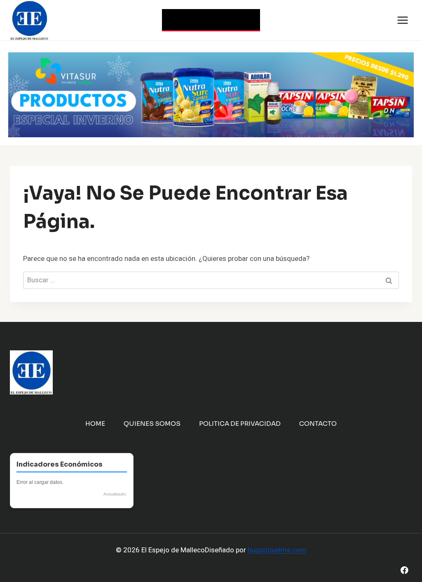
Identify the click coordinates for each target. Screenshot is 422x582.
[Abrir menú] (402, 20)
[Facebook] (404, 570)
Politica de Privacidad (240, 423)
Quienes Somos (152, 423)
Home (95, 423)
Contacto (318, 423)
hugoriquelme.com (277, 550)
